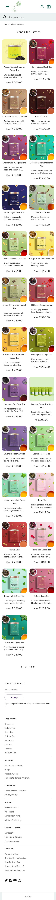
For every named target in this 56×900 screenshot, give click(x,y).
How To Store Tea (12, 862)
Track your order (12, 841)
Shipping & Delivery (13, 837)
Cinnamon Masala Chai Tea (14, 116)
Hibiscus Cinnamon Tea (41, 305)
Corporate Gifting (12, 815)
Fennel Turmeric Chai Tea (14, 258)
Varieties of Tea (11, 854)
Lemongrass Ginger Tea (41, 354)
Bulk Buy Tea (10, 752)
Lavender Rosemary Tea (14, 453)
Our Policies (10, 785)
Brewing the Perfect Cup (15, 858)
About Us (9, 760)
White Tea (9, 740)
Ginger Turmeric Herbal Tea (41, 258)
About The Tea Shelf (14, 765)
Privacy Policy (11, 794)
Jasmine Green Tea (41, 453)
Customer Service (12, 827)
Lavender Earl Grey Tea (14, 404)
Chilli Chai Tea (41, 116)
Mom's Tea (41, 500)
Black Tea (9, 732)
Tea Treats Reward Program (17, 777)
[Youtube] (15, 880)
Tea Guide (9, 848)
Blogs (7, 769)
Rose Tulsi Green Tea (41, 549)
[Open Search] (4, 17)
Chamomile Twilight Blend (14, 162)
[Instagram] (19, 880)
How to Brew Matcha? (14, 866)
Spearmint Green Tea (14, 642)
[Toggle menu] (7, 6)
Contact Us (9, 832)
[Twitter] (6, 880)
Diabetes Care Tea (41, 212)
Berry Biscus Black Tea (42, 67)
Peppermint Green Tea (14, 596)
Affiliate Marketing (13, 820)
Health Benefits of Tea (15, 870)
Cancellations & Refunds (15, 790)
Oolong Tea (10, 736)
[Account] (42, 5)
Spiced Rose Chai (41, 596)
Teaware (8, 748)
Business (9, 802)
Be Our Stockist (11, 807)
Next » (32, 666)
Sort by (28, 896)
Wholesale (9, 811)
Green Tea (9, 724)
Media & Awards (11, 773)
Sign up (14, 697)
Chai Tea (8, 744)
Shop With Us (10, 718)
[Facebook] (10, 880)
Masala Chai (14, 549)
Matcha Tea (10, 728)
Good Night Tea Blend (14, 212)
